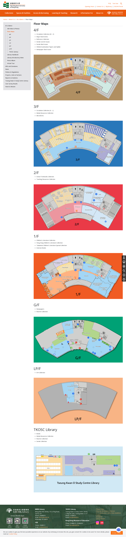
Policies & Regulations (12, 72)
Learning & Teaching (59, 13)
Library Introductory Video (15, 57)
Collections (9, 13)
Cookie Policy (13, 534)
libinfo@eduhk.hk (44, 517)
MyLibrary (109, 6)
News (7, 69)
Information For (87, 13)
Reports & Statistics (11, 78)
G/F (10, 46)
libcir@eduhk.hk (73, 517)
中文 (109, 3)
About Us (99, 13)
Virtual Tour (11, 63)
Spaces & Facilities (23, 13)
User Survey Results (11, 84)
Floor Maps (10, 31)
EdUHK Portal (118, 6)
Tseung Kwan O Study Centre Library (16, 81)
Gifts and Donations (11, 66)
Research (73, 13)
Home (5, 19)
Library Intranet (100, 519)
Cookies (98, 515)
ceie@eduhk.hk (43, 527)
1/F (10, 43)
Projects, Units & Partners (13, 75)
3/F (10, 37)
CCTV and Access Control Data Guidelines (108, 513)
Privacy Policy (100, 509)
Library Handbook (12, 55)
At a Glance (20, 19)
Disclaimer (99, 517)
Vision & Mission (10, 86)
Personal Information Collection (105, 511)
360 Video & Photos (13, 29)
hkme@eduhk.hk (74, 525)
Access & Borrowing (41, 13)
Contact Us (101, 6)
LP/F (10, 49)
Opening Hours (89, 6)
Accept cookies (116, 533)
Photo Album (11, 60)
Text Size (115, 3)
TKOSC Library (13, 52)
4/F (10, 34)
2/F (10, 40)
